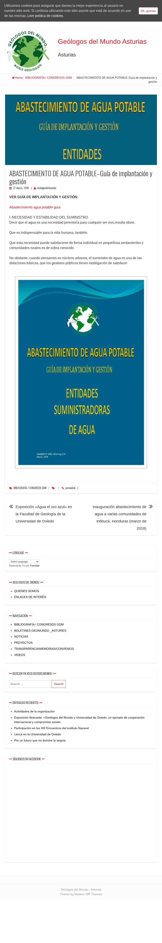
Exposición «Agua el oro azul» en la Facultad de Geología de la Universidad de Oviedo (44, 514)
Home (18, 77)
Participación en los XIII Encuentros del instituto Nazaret (51, 728)
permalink (70, 488)
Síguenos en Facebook (27, 758)
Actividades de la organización (34, 711)
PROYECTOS (23, 642)
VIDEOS (19, 655)
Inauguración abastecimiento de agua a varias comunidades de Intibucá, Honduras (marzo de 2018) (119, 518)
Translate (34, 565)
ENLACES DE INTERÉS (30, 597)
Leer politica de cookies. (45, 16)
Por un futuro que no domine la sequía (40, 740)
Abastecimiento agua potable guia (34, 207)
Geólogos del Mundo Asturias (102, 41)
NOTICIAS (21, 636)
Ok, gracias (148, 10)
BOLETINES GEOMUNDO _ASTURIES (40, 630)
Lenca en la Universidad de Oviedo (37, 734)
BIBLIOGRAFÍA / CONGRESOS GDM (48, 77)
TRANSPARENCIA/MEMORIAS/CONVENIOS (44, 648)
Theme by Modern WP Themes (81, 894)
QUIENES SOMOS (26, 591)
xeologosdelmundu (46, 188)
